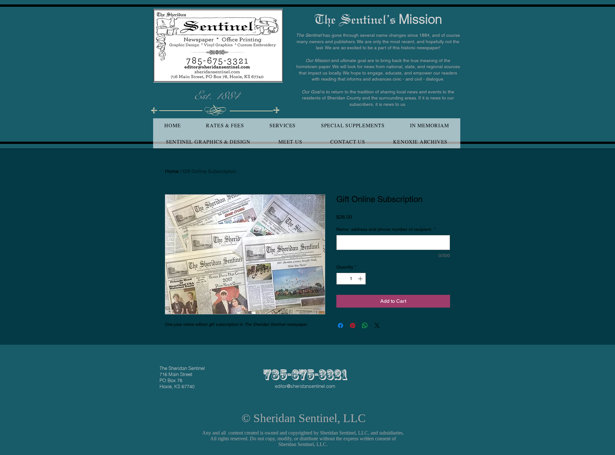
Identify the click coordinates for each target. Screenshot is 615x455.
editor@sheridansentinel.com (305, 386)
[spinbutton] (351, 278)
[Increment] (361, 278)
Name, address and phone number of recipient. (385, 229)
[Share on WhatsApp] (365, 325)
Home (172, 171)
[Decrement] (341, 278)
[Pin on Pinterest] (353, 325)
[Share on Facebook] (340, 325)
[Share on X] (377, 325)
